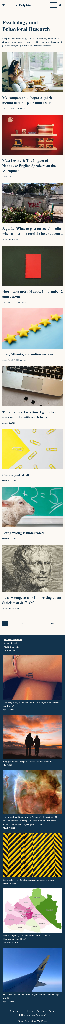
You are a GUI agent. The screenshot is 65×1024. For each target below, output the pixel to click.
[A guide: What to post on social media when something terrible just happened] (32, 203)
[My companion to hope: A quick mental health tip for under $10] (32, 72)
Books (29, 1011)
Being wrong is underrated (23, 532)
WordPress (42, 1020)
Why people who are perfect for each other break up (27, 761)
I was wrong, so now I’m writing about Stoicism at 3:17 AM (31, 600)
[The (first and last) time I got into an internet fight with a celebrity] (32, 386)
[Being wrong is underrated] (32, 507)
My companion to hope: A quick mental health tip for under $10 (27, 100)
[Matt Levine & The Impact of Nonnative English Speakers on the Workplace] (32, 135)
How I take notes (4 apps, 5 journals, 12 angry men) (32, 294)
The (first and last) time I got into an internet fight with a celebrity (30, 414)
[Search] (60, 5)
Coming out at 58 (15, 474)
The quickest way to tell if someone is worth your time (28, 879)
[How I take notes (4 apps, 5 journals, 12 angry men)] (32, 266)
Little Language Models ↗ (32, 1015)
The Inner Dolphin (13, 639)
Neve (20, 1020)
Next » (54, 623)
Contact (41, 1011)
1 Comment (22, 108)
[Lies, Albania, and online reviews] (32, 328)
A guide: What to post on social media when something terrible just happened (32, 231)
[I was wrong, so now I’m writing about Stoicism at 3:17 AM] (32, 568)
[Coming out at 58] (32, 449)
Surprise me (16, 1011)
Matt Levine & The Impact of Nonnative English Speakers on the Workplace (29, 165)
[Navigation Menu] (53, 5)
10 (42, 623)
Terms (52, 1011)
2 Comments (20, 302)
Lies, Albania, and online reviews (27, 354)
